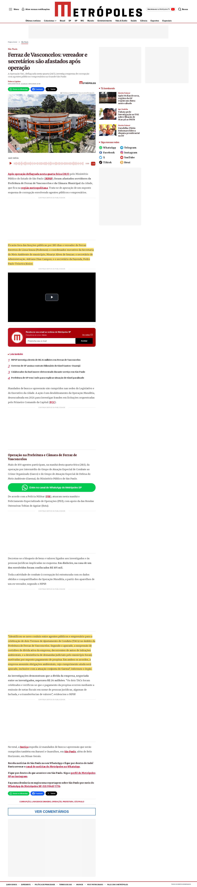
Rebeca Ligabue (14, 82)
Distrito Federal (124, 93)
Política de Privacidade (45, 884)
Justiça (24, 746)
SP (76, 21)
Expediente (25, 884)
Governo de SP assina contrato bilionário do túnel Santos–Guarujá (45, 365)
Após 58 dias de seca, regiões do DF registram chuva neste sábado (128, 99)
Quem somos (11, 884)
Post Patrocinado (95, 884)
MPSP (48, 178)
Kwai (127, 162)
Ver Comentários (52, 812)
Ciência (143, 21)
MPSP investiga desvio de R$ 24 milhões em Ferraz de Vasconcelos (45, 360)
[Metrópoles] (98, 9)
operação (57, 802)
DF (70, 21)
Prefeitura (68, 802)
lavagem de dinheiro (41, 802)
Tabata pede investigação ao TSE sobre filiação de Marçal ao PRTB (128, 116)
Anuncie (79, 884)
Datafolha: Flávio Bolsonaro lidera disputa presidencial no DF (129, 132)
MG (82, 21)
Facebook (109, 152)
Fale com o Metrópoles (117, 884)
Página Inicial (12, 42)
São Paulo (24, 42)
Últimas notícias (33, 21)
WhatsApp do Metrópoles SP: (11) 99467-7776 (34, 786)
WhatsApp (109, 147)
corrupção (25, 802)
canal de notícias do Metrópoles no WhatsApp (53, 766)
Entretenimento (104, 21)
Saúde (134, 21)
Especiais (166, 21)
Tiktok (107, 162)
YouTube (129, 157)
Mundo (90, 21)
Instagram (130, 152)
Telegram (130, 147)
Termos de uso (65, 884)
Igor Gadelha (123, 109)
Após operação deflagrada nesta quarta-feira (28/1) (38, 173)
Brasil (62, 21)
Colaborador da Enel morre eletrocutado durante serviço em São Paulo (48, 372)
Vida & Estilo (121, 21)
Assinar (84, 341)
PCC (52, 402)
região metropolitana (34, 187)
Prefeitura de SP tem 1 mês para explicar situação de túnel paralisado (47, 377)
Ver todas (86, 335)
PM (48, 496)
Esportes (155, 21)
